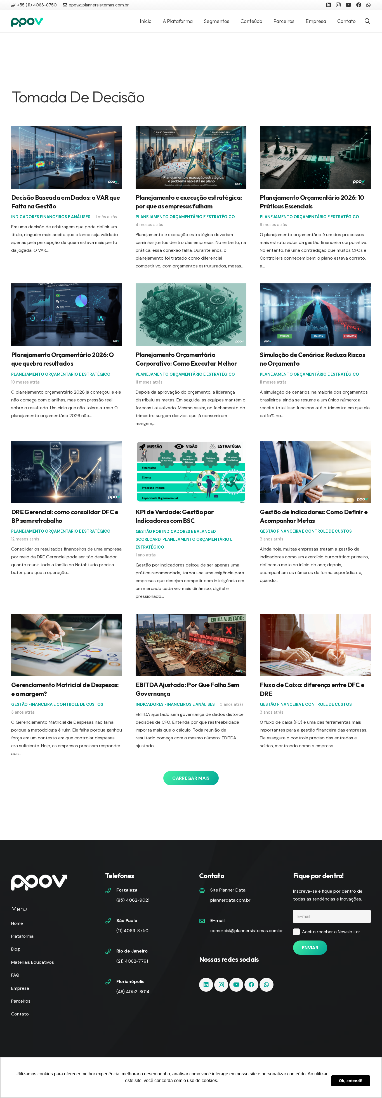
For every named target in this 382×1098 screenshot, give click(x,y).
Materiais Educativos (32, 962)
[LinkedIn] (328, 4)
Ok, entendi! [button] (350, 1080)
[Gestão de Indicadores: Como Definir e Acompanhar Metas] (315, 445)
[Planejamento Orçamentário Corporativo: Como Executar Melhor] (191, 287)
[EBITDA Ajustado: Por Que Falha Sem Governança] (191, 617)
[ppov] (27, 21)
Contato (20, 1014)
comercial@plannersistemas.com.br (246, 931)
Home (17, 923)
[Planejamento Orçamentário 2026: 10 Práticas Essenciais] (315, 130)
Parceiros (20, 1001)
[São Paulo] (110, 921)
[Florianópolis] (110, 982)
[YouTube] (348, 4)
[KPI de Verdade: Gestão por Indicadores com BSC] (191, 445)
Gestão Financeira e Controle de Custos (306, 531)
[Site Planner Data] (204, 891)
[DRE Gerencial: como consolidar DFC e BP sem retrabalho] (66, 445)
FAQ (15, 975)
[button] (367, 21)
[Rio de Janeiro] (110, 952)
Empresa (20, 988)
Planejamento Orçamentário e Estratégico (185, 216)
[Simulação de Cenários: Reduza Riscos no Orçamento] (315, 287)
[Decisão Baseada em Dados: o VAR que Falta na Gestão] (66, 130)
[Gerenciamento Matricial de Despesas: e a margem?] (66, 617)
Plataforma (22, 936)
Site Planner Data (228, 890)
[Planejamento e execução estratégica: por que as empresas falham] (191, 130)
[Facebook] (358, 4)
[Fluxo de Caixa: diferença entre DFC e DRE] (315, 617)
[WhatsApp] (368, 4)
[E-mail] (204, 921)
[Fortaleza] (110, 891)
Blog (15, 949)
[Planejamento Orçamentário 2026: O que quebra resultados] (66, 287)
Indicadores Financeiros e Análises (50, 216)
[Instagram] (338, 5)
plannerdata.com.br (230, 900)
